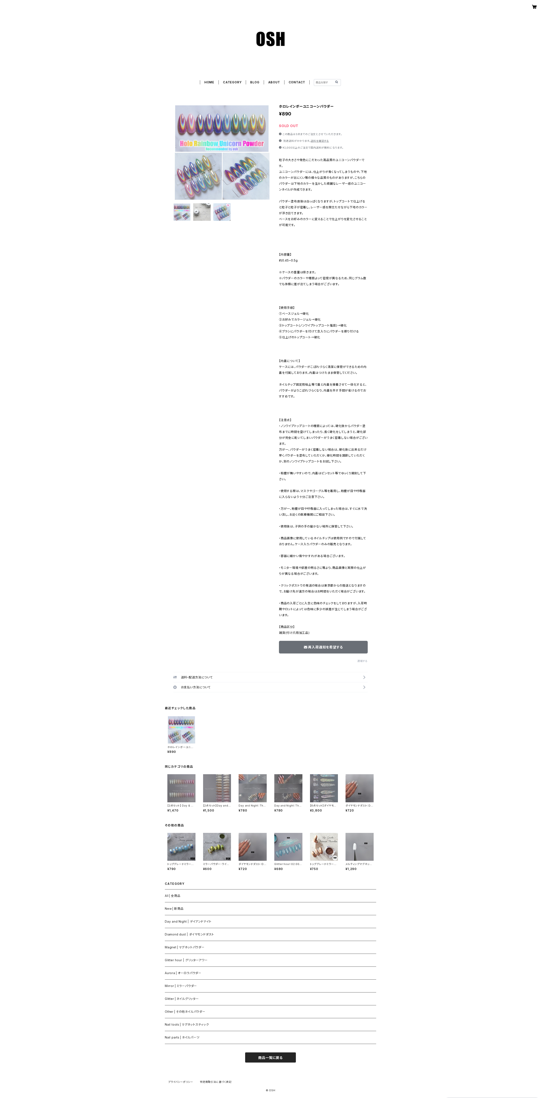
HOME (209, 82)
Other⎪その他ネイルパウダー (185, 1011)
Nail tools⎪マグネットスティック (187, 1024)
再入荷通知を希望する (325, 647)
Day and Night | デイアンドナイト (188, 921)
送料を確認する (320, 140)
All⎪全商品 (172, 895)
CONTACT (297, 82)
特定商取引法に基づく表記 (216, 1081)
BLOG (254, 82)
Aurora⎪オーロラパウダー (183, 973)
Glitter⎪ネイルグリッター (182, 998)
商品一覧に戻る (270, 1058)
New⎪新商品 (174, 908)
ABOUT (274, 82)
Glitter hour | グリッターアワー (186, 960)
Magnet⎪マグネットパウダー (185, 947)
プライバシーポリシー (180, 1081)
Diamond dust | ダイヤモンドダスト (189, 934)
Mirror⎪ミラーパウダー (181, 986)
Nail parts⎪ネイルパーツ (182, 1037)
